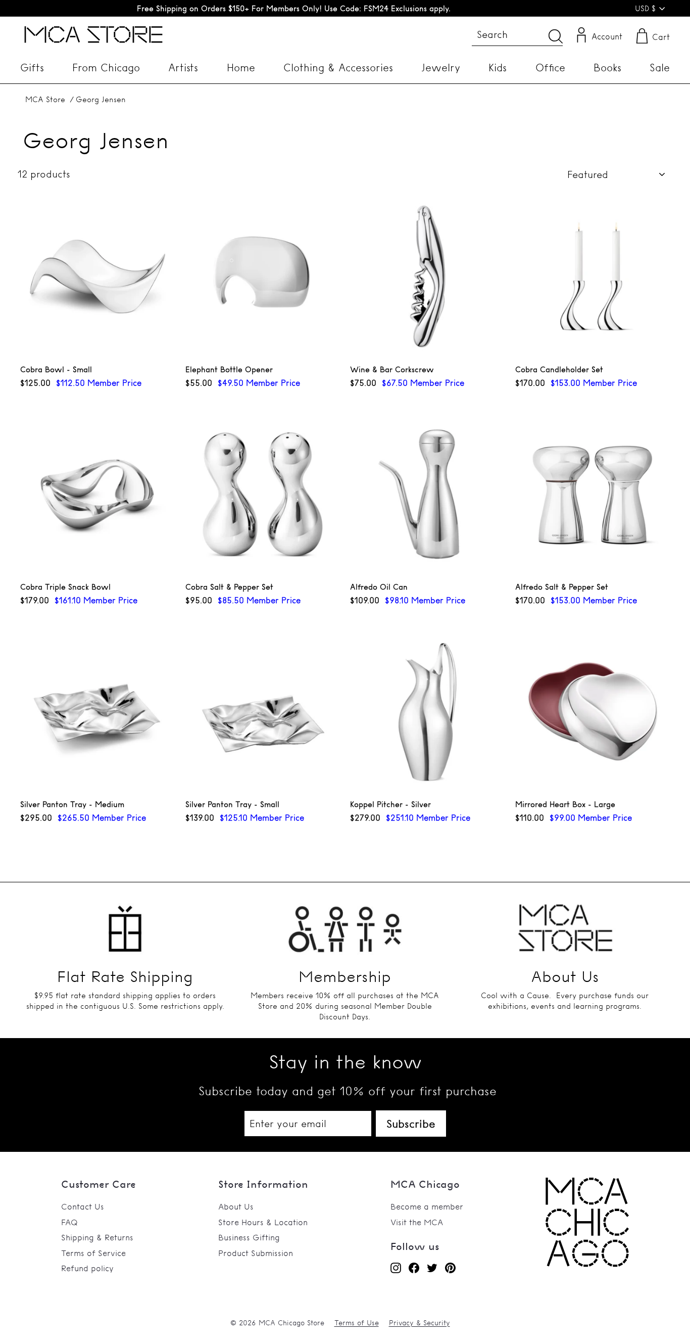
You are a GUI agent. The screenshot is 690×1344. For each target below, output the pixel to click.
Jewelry (440, 67)
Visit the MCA (416, 1222)
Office (550, 67)
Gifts (32, 67)
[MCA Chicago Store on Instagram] (395, 1267)
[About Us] (565, 923)
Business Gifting (249, 1237)
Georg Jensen (101, 99)
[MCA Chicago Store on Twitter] (432, 1267)
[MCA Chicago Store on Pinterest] (450, 1267)
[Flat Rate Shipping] (125, 923)
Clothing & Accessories (338, 67)
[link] (587, 1264)
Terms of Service (93, 1253)
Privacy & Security (419, 1322)
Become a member (426, 1206)
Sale (660, 67)
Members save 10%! (294, 8)
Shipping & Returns (97, 1237)
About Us (236, 1206)
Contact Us (82, 1206)
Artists (183, 67)
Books (607, 67)
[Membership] (345, 923)
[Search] (556, 36)
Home (241, 67)
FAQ (69, 1222)
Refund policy (87, 1268)
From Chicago (106, 67)
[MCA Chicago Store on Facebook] (414, 1267)
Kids (497, 67)
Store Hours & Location (263, 1222)
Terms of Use (356, 1322)
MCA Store (45, 99)
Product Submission (255, 1253)
